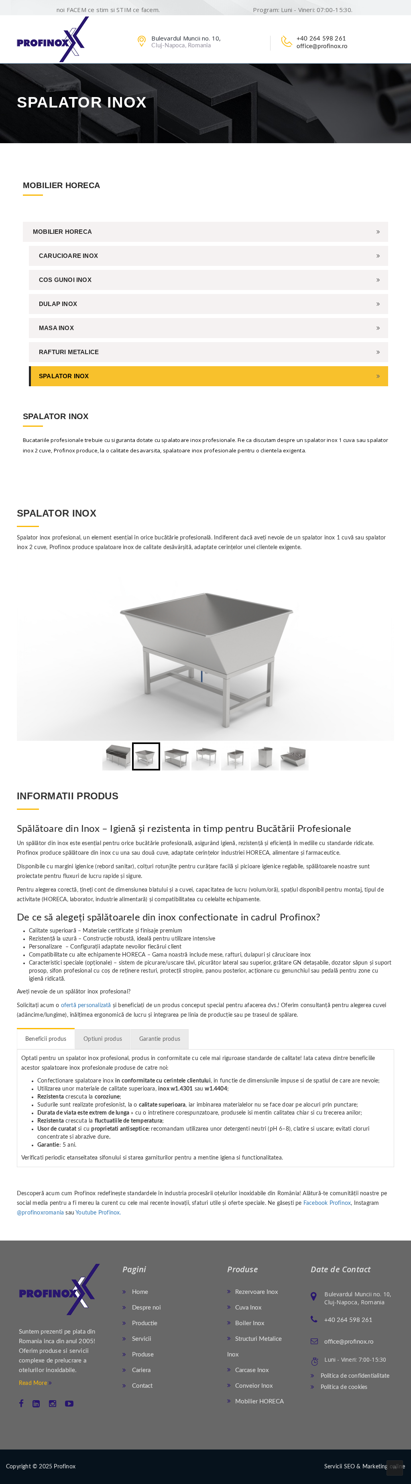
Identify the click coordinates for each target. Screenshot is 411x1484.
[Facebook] (21, 1404)
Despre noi (145, 1308)
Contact (141, 1386)
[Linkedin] (36, 1404)
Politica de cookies (343, 1387)
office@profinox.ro (322, 46)
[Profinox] (53, 39)
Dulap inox (58, 303)
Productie (143, 1323)
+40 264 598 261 (321, 39)
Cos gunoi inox (65, 279)
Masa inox (56, 327)
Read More (34, 1383)
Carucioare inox (68, 255)
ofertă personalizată (86, 1005)
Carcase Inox (252, 1370)
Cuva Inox (248, 1308)
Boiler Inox (249, 1323)
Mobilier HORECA (62, 231)
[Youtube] (69, 1404)
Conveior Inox (254, 1386)
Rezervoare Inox (256, 1292)
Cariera (140, 1370)
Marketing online (383, 1467)
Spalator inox (64, 376)
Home (139, 1292)
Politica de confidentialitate (354, 1376)
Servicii (140, 1339)
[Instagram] (52, 1404)
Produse (142, 1355)
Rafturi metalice (69, 352)
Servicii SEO (339, 1467)
